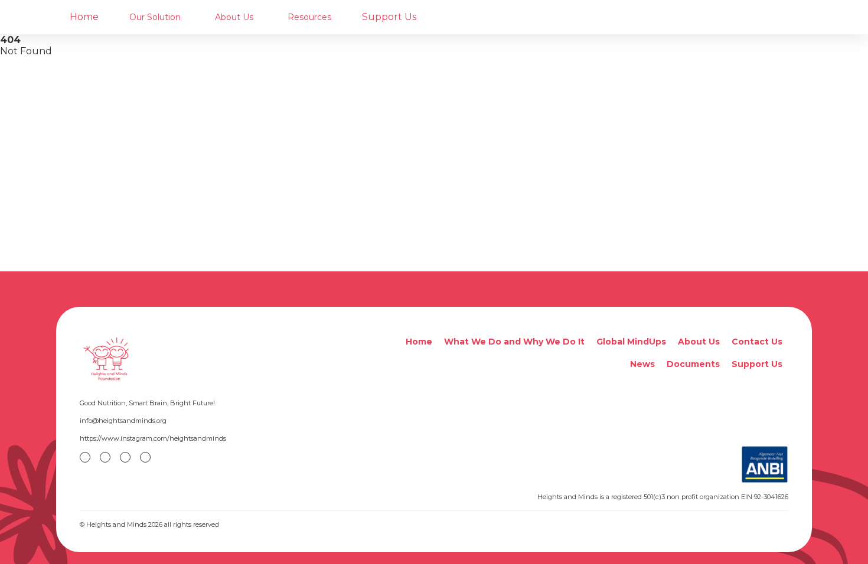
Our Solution (155, 17)
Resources (309, 17)
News (642, 364)
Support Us (389, 16)
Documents (693, 364)
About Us (234, 17)
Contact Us (757, 341)
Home (84, 16)
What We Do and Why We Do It (514, 341)
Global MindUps (631, 341)
